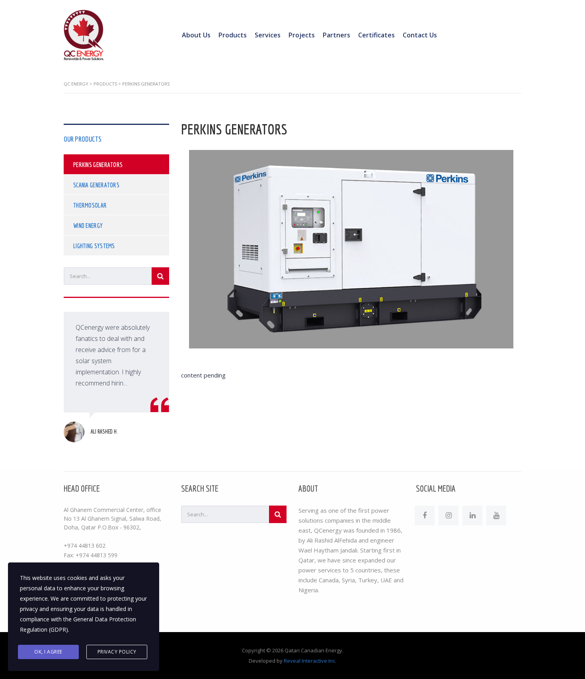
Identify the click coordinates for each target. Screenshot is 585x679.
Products (232, 35)
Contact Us (420, 35)
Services (268, 35)
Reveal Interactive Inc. (310, 660)
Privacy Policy (117, 651)
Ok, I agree (48, 651)
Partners (336, 35)
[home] (83, 35)
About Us (196, 35)
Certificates (376, 35)
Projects (302, 35)
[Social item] (425, 515)
